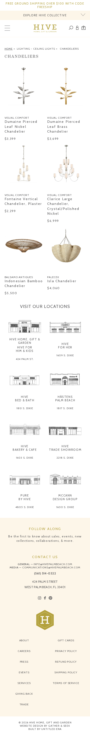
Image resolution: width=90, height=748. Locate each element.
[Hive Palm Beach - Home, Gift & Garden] (45, 28)
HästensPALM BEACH (65, 398)
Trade (24, 704)
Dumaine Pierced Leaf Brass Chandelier (63, 126)
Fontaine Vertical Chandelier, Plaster (23, 201)
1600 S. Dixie (65, 507)
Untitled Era (51, 729)
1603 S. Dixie (24, 457)
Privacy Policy (66, 651)
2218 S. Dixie (65, 457)
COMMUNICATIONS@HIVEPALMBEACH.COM (51, 567)
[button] (83, 28)
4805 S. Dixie (24, 507)
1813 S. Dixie (24, 408)
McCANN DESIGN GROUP (65, 497)
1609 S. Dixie (65, 355)
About (24, 640)
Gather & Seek (59, 725)
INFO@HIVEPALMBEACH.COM (53, 564)
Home (9, 48)
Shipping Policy (65, 672)
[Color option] (7, 110)
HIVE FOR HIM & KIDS (25, 349)
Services (24, 683)
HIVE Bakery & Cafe (25, 447)
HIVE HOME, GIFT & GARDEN (24, 341)
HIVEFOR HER (65, 345)
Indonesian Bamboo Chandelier (24, 283)
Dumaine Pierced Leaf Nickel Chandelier (21, 126)
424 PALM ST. (25, 359)
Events (24, 672)
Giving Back (24, 693)
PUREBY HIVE (25, 497)
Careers (24, 651)
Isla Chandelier (61, 281)
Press (24, 661)
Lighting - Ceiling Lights (36, 48)
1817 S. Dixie (65, 408)
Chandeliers (69, 48)
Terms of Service (66, 683)
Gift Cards (66, 640)
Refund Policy (66, 661)
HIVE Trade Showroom (65, 447)
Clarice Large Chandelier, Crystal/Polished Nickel (63, 206)
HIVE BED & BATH (25, 398)
